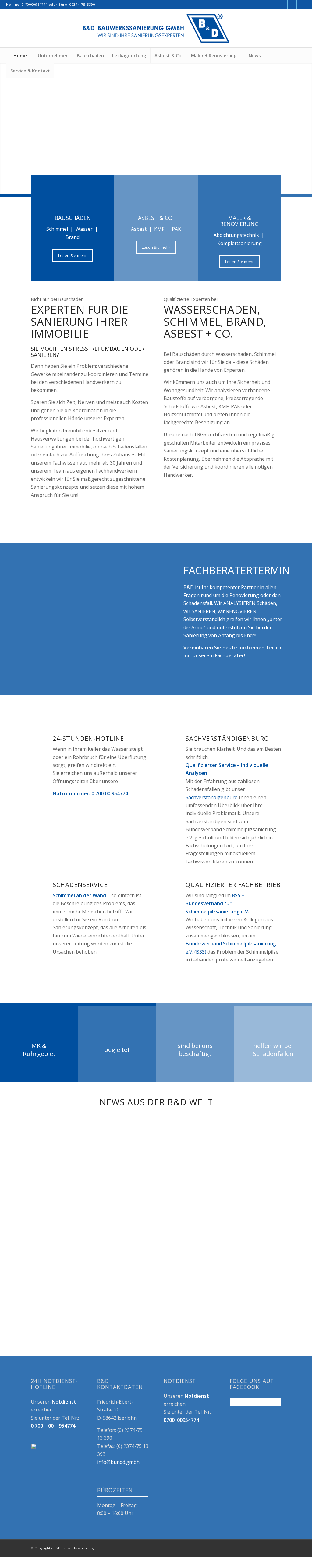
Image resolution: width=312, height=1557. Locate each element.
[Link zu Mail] (301, 4)
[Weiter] (306, 122)
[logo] (156, 28)
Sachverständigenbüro (212, 797)
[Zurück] (5, 122)
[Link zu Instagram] (292, 4)
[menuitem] (20, 55)
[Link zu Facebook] (282, 4)
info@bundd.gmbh (118, 1462)
